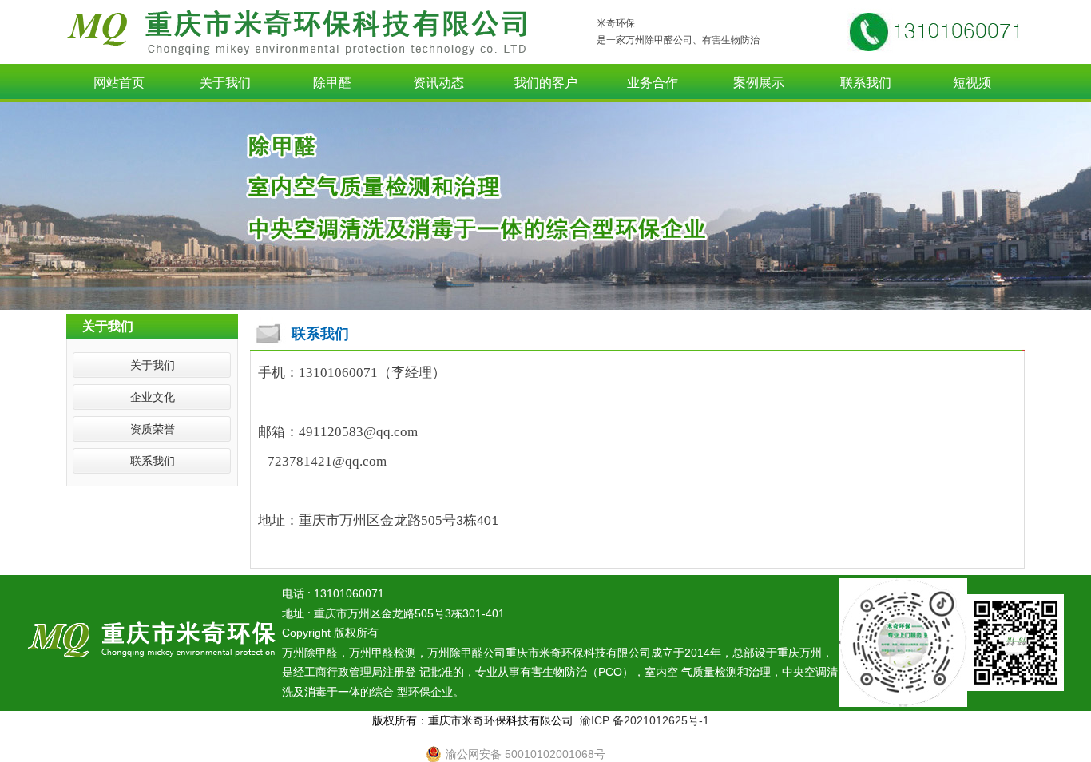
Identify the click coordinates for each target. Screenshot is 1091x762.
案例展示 (758, 82)
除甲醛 (332, 82)
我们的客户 (545, 82)
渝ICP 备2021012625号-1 (644, 720)
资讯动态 (438, 82)
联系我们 (865, 82)
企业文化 (152, 397)
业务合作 (652, 82)
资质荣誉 (152, 429)
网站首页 (119, 82)
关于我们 (225, 82)
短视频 (972, 82)
